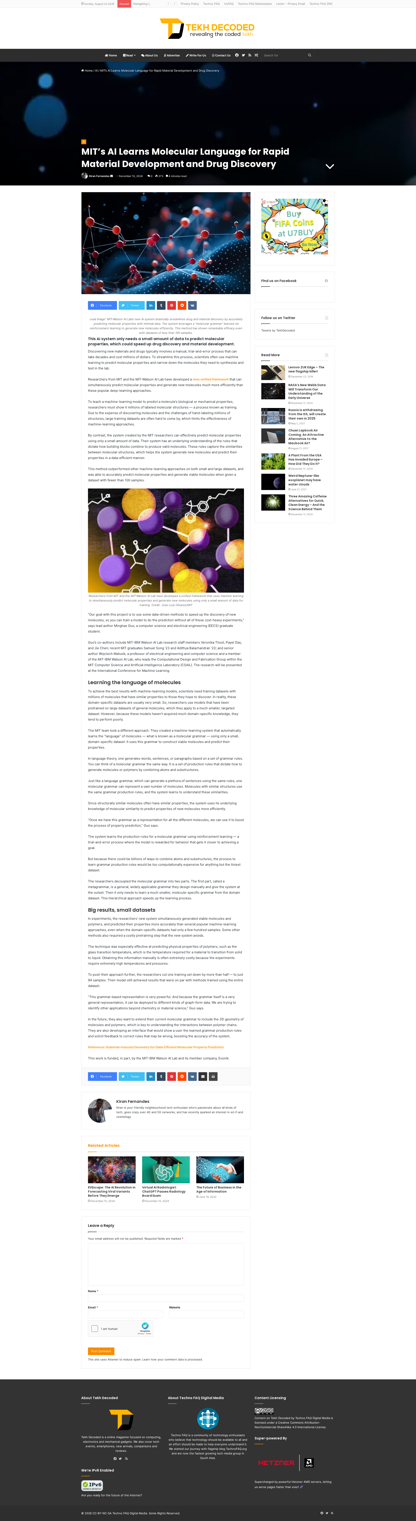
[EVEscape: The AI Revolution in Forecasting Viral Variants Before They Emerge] (112, 1169)
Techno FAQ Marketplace (255, 3)
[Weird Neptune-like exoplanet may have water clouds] (273, 482)
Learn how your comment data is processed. (172, 1359)
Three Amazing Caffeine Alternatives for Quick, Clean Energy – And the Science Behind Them (307, 502)
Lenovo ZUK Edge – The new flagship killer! (306, 369)
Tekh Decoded (280, 1418)
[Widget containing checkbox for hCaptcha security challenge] (120, 1328)
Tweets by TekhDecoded (278, 330)
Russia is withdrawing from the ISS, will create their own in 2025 (307, 414)
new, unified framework (211, 379)
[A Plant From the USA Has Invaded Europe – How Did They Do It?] (273, 461)
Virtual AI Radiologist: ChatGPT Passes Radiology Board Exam (163, 1191)
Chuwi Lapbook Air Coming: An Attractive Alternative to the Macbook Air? (306, 436)
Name (93, 1291)
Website (174, 1307)
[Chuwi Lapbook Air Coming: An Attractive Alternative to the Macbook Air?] (273, 435)
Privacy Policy (190, 3)
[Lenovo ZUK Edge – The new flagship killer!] (273, 372)
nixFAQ (229, 3)
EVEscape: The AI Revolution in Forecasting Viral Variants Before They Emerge (111, 1191)
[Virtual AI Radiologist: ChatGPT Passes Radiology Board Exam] (166, 1169)
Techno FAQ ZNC (321, 3)
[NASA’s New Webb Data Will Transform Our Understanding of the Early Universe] (273, 391)
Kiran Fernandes (99, 176)
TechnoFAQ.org (236, 1449)
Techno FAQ (211, 3)
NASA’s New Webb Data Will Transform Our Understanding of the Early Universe (307, 391)
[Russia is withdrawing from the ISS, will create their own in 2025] (273, 416)
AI (96, 70)
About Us (151, 55)
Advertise (173, 55)
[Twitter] (121, 1459)
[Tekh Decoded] (208, 28)
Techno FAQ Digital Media (312, 1418)
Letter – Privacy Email (290, 3)
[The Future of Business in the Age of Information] (220, 1169)
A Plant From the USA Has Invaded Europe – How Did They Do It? (305, 459)
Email (93, 1307)
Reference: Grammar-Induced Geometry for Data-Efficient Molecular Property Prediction (156, 1047)
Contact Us (222, 55)
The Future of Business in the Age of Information (218, 1189)
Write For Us (197, 55)
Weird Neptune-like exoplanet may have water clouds (304, 480)
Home (112, 55)
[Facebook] (116, 1459)
